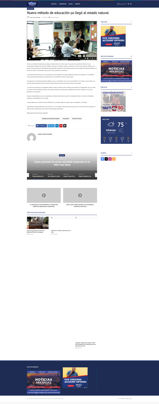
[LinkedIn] (57, 125)
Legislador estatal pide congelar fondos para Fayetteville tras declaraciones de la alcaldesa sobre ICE (85, 344)
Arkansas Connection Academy (51, 118)
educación (66, 118)
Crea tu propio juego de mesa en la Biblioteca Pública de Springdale (36, 231)
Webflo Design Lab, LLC (126, 398)
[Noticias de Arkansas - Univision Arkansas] (32, 4)
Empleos (77, 4)
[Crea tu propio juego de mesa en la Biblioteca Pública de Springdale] (38, 223)
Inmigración (62, 4)
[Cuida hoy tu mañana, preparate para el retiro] (62, 223)
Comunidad (30, 8)
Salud (70, 4)
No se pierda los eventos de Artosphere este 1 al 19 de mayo (62, 163)
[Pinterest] (61, 125)
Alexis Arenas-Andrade (35, 17)
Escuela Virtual (77, 118)
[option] (62, 163)
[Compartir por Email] (64, 125)
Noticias (53, 4)
